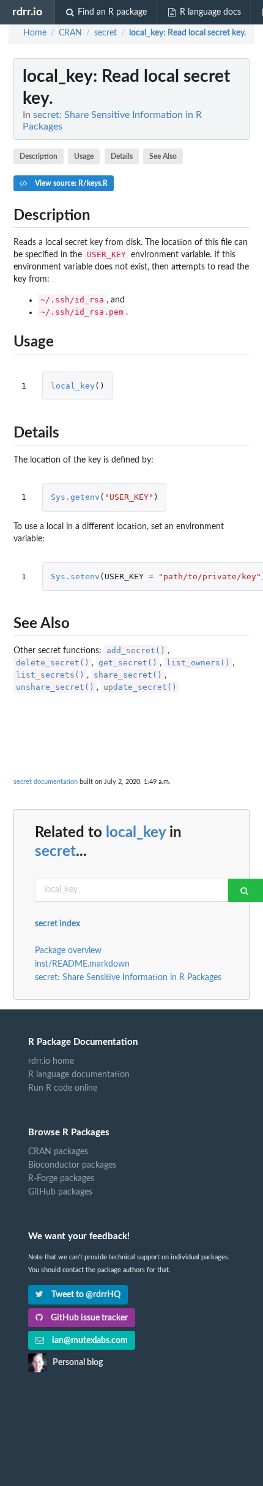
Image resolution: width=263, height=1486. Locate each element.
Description (38, 156)
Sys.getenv (75, 497)
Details (122, 156)
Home (34, 33)
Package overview (68, 950)
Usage (84, 156)
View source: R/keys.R (70, 183)
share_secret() (128, 674)
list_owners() (198, 662)
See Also (163, 156)
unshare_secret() (55, 687)
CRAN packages (58, 1151)
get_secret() (127, 662)
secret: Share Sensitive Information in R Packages (128, 977)
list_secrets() (50, 674)
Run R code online (62, 1088)
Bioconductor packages (72, 1165)
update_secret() (140, 687)
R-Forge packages (61, 1178)
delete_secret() (52, 662)
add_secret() (135, 650)
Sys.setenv (75, 576)
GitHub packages (60, 1192)
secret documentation (45, 781)
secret (55, 851)
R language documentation (79, 1075)
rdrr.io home (51, 1061)
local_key (73, 385)
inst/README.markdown (82, 964)
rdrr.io (27, 12)
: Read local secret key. (187, 33)
